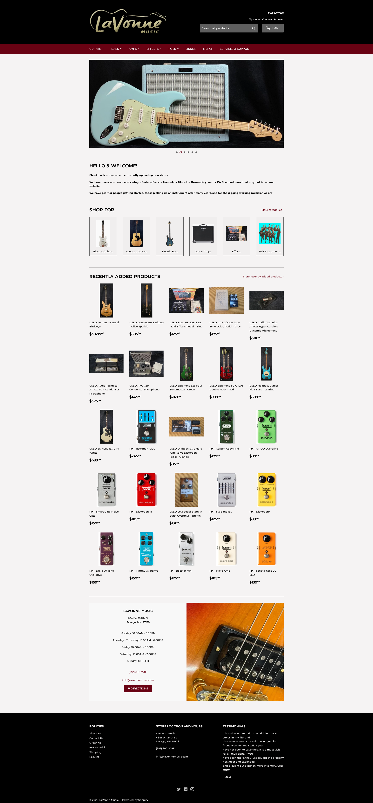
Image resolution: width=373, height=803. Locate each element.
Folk (172, 49)
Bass (115, 49)
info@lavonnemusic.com (138, 680)
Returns (94, 756)
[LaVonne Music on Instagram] (192, 789)
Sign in (253, 19)
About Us (95, 733)
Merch (208, 49)
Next (275, 104)
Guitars (95, 49)
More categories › (272, 209)
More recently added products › (263, 276)
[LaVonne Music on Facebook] (186, 789)
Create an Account (273, 19)
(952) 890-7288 (138, 672)
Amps (133, 49)
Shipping (95, 752)
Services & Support (235, 49)
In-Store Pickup (99, 747)
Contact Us (96, 738)
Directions (139, 688)
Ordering (95, 742)
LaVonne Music (109, 799)
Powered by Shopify (135, 799)
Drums (191, 49)
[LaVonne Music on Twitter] (179, 789)
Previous (97, 104)
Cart (276, 28)
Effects (152, 49)
